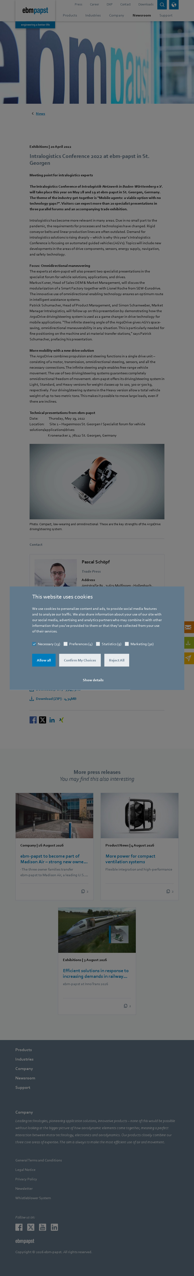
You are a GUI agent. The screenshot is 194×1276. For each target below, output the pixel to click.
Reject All (116, 660)
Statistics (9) (111, 644)
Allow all (44, 660)
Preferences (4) (81, 644)
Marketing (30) (142, 644)
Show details (93, 680)
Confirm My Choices (80, 660)
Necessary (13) (49, 644)
